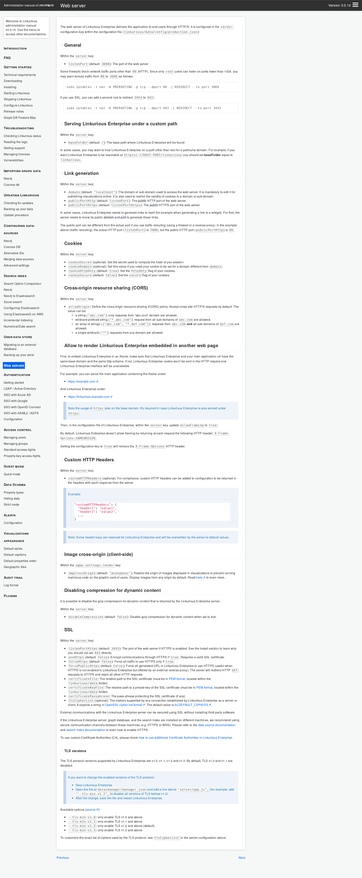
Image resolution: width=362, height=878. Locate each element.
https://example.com (81, 381)
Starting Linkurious (17, 93)
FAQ (7, 57)
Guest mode (14, 466)
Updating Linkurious (21, 195)
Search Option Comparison (22, 283)
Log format (11, 585)
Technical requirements (20, 75)
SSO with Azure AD (17, 395)
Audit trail (13, 577)
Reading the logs (15, 142)
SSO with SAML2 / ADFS (21, 413)
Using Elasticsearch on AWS (23, 314)
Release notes (14, 111)
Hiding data (12, 498)
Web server (14, 365)
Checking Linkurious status (22, 136)
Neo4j (8, 178)
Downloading (13, 81)
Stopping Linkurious (17, 99)
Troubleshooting (19, 128)
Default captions (15, 554)
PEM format (177, 679)
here (199, 577)
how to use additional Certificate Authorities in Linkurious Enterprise (185, 737)
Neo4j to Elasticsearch (19, 296)
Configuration (13, 419)
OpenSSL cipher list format (123, 705)
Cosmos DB (12, 247)
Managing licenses (17, 154)
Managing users (15, 437)
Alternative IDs (14, 253)
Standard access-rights (19, 449)
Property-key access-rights (22, 456)
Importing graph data (22, 170)
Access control (17, 429)
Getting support (14, 148)
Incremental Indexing (18, 320)
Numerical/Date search (19, 326)
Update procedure (16, 215)
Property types (14, 492)
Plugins (10, 595)
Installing (10, 87)
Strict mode (11, 504)
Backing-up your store (19, 355)
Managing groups (16, 443)
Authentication (17, 374)
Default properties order (20, 561)
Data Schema (15, 484)
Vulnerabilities (14, 160)
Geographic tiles (15, 567)
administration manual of (21, 5)
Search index (15, 275)
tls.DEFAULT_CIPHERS (191, 705)
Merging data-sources (19, 259)
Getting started (18, 66)
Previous (63, 857)
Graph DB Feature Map (20, 117)
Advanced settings (16, 265)
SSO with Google (16, 401)
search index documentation (85, 730)
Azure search (13, 302)
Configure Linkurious (18, 105)
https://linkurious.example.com (89, 396)
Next (242, 857)
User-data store (18, 336)
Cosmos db (11, 184)
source (90, 809)
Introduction (15, 48)
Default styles (13, 548)
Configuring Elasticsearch (21, 308)
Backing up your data (18, 209)
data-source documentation (217, 725)
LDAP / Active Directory (20, 388)
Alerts (10, 515)
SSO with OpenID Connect (22, 407)
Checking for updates (18, 203)
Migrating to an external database (20, 346)
